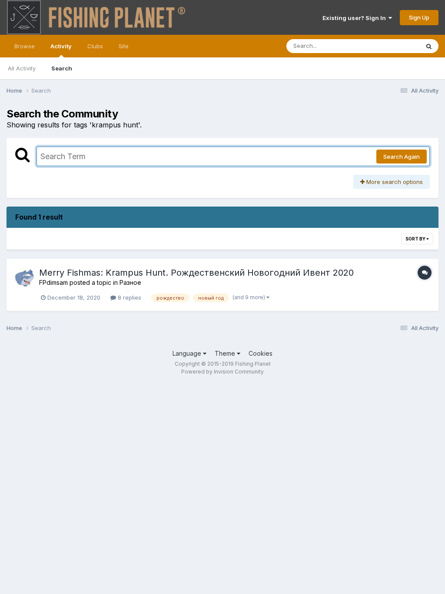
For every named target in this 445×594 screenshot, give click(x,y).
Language (188, 353)
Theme (226, 353)
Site (124, 46)
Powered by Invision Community (222, 371)
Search (61, 68)
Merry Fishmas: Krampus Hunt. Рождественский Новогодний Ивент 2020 (196, 272)
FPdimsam (53, 282)
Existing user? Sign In (355, 17)
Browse (24, 46)
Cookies (260, 353)
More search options (394, 181)
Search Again (401, 156)
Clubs (95, 46)
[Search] (428, 46)
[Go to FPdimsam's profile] (24, 277)
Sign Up (419, 17)
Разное (130, 282)
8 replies (128, 297)
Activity (61, 46)
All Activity (22, 68)
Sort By (415, 238)
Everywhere (392, 46)
